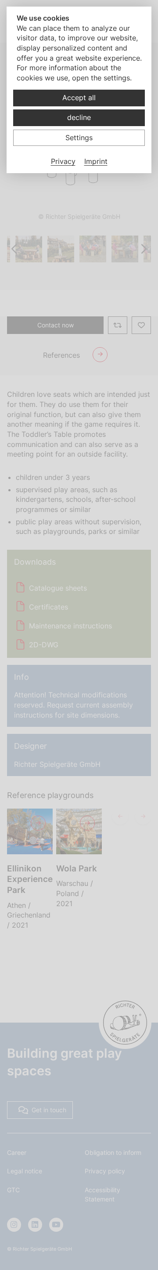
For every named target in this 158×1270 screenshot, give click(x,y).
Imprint (96, 161)
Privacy (63, 161)
